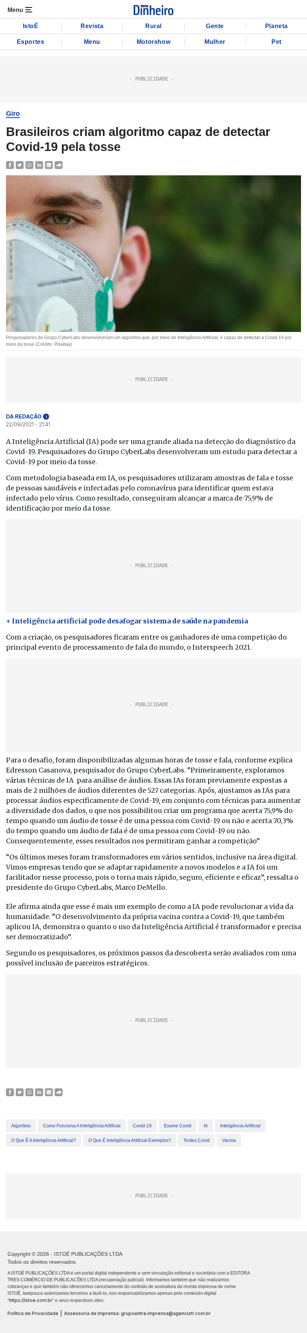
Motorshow (153, 42)
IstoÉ (31, 26)
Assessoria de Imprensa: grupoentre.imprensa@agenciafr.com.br (137, 1313)
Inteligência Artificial (240, 1125)
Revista (91, 26)
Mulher (214, 42)
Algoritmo (21, 1125)
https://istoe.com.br (30, 1300)
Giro (13, 113)
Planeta (276, 26)
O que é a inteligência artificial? (43, 1140)
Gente (215, 26)
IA (206, 1125)
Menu (92, 42)
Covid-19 (142, 1125)
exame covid (177, 1125)
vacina (229, 1140)
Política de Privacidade (32, 1313)
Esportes (31, 42)
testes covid (196, 1140)
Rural (153, 26)
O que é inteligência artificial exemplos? (129, 1140)
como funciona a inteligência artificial (82, 1125)
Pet (276, 42)
